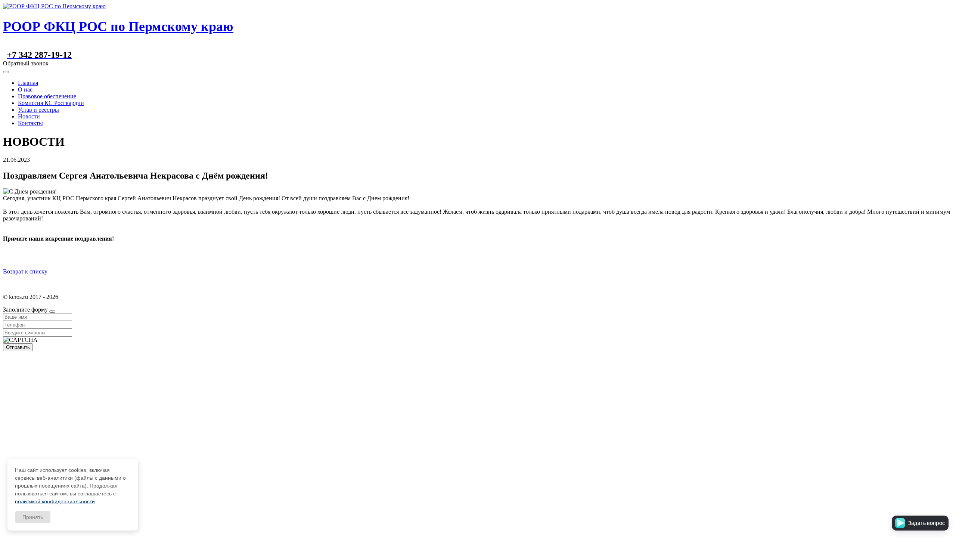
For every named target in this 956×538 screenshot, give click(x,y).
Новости (29, 116)
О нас (25, 89)
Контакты (30, 123)
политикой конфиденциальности (55, 501)
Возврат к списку (25, 271)
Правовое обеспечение (47, 96)
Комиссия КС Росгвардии (51, 103)
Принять (32, 517)
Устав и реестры (38, 109)
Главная (28, 83)
